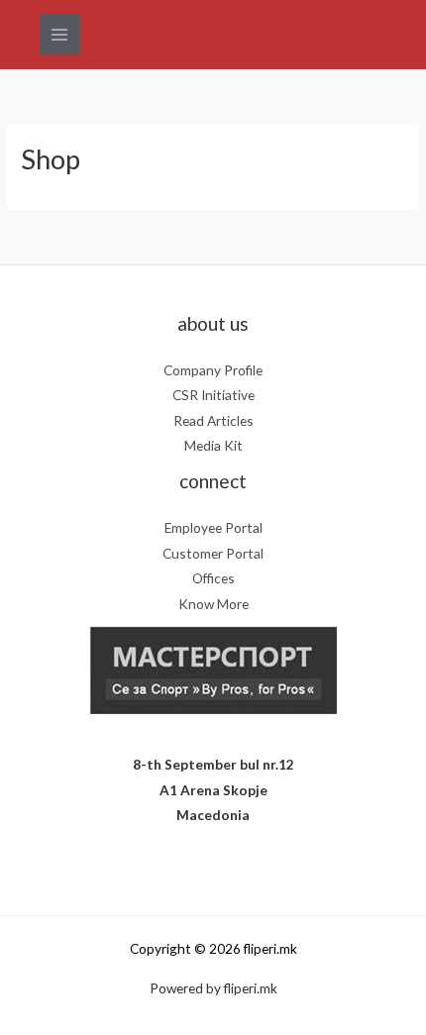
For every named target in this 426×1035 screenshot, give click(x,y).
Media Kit (213, 445)
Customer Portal (213, 553)
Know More (213, 603)
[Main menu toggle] (60, 34)
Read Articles (213, 420)
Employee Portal (213, 527)
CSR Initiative (213, 394)
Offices (213, 577)
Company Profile (213, 370)
